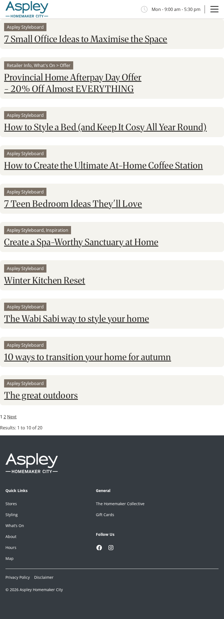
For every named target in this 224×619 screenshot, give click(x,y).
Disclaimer (44, 577)
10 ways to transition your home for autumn (87, 357)
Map (9, 558)
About (10, 536)
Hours (10, 547)
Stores (11, 503)
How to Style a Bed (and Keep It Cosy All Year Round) (105, 127)
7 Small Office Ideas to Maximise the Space (85, 39)
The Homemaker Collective (120, 503)
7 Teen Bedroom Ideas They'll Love (73, 203)
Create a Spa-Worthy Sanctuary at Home (81, 242)
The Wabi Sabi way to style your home (76, 318)
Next (12, 417)
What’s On (14, 525)
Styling (11, 514)
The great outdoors (41, 395)
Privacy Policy (17, 577)
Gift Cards (105, 514)
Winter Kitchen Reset (44, 280)
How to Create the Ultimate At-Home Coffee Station (103, 165)
